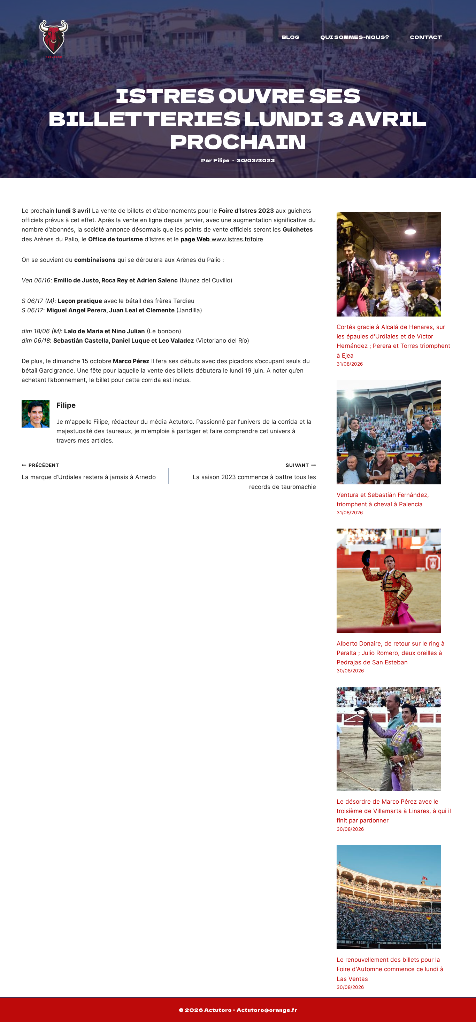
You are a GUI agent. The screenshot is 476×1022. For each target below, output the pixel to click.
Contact (426, 36)
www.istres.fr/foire (222, 239)
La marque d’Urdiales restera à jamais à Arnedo (89, 471)
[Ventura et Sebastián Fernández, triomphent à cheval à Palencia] (395, 432)
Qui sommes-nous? (354, 36)
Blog (291, 36)
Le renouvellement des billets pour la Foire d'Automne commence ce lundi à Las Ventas (390, 969)
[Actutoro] (54, 37)
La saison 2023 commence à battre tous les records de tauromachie (254, 476)
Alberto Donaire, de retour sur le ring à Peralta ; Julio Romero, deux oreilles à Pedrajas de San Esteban (391, 653)
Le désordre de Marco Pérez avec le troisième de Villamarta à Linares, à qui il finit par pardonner (394, 811)
